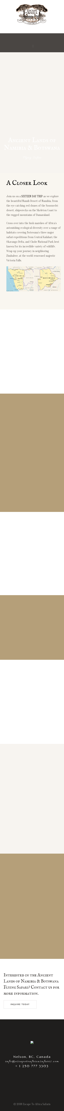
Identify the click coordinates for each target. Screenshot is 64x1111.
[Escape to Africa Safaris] (32, 32)
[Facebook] (34, 39)
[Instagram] (29, 39)
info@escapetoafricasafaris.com (32, 1061)
